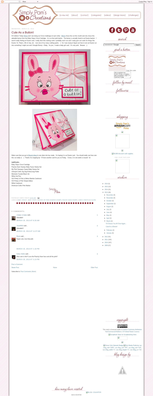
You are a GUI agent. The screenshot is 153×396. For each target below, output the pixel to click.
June (108, 212)
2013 (106, 192)
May (108, 215)
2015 (106, 186)
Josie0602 (20, 225)
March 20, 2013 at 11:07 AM (28, 231)
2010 (106, 242)
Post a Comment (17, 264)
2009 (106, 245)
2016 (106, 183)
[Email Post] (38, 198)
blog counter (77, 394)
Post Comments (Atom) (28, 271)
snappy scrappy (22, 215)
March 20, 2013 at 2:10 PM (28, 249)
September (110, 203)
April (108, 218)
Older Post (94, 267)
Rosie (18, 236)
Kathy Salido (21, 254)
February (109, 230)
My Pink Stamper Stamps (52, 200)
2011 (106, 239)
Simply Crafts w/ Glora (87, 200)
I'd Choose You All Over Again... (116, 223)
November (109, 198)
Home (55, 267)
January (109, 233)
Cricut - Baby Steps (29, 200)
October (109, 201)
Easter (40, 200)
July (108, 209)
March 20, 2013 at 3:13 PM (28, 259)
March (108, 221)
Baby (19, 200)
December (109, 195)
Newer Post (15, 267)
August (108, 206)
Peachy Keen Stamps (70, 200)
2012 (106, 237)
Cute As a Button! (111, 226)
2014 (106, 189)
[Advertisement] (122, 282)
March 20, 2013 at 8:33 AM (28, 220)
